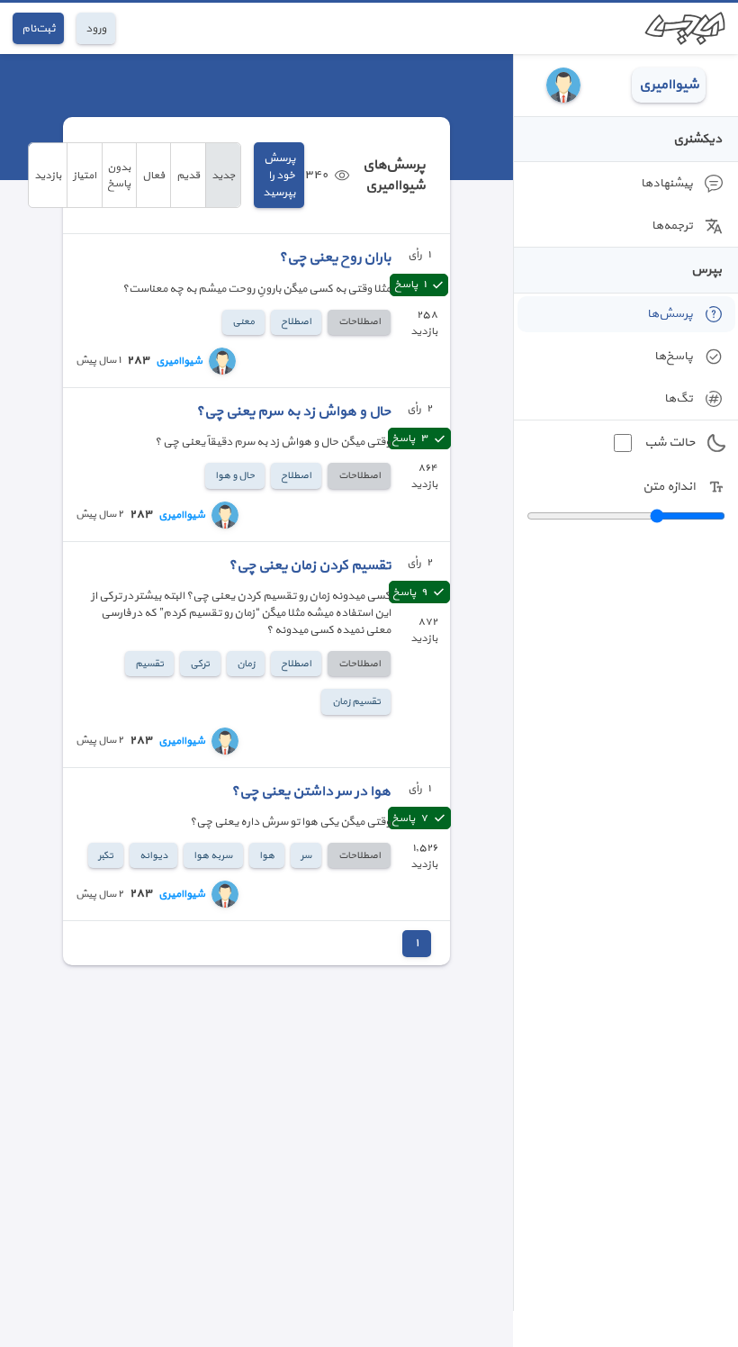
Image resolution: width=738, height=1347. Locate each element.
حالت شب (669, 442)
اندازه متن (669, 486)
